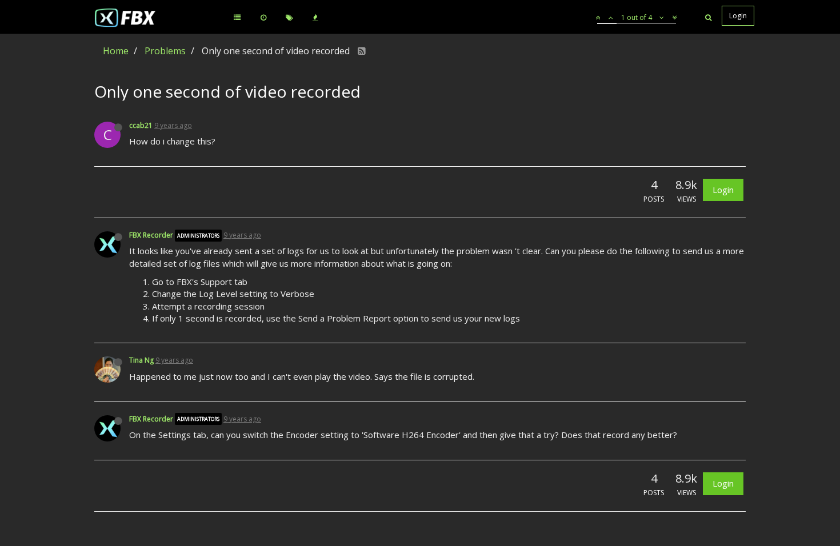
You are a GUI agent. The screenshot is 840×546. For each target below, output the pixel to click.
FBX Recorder (151, 235)
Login (723, 189)
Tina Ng (141, 360)
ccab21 (141, 125)
